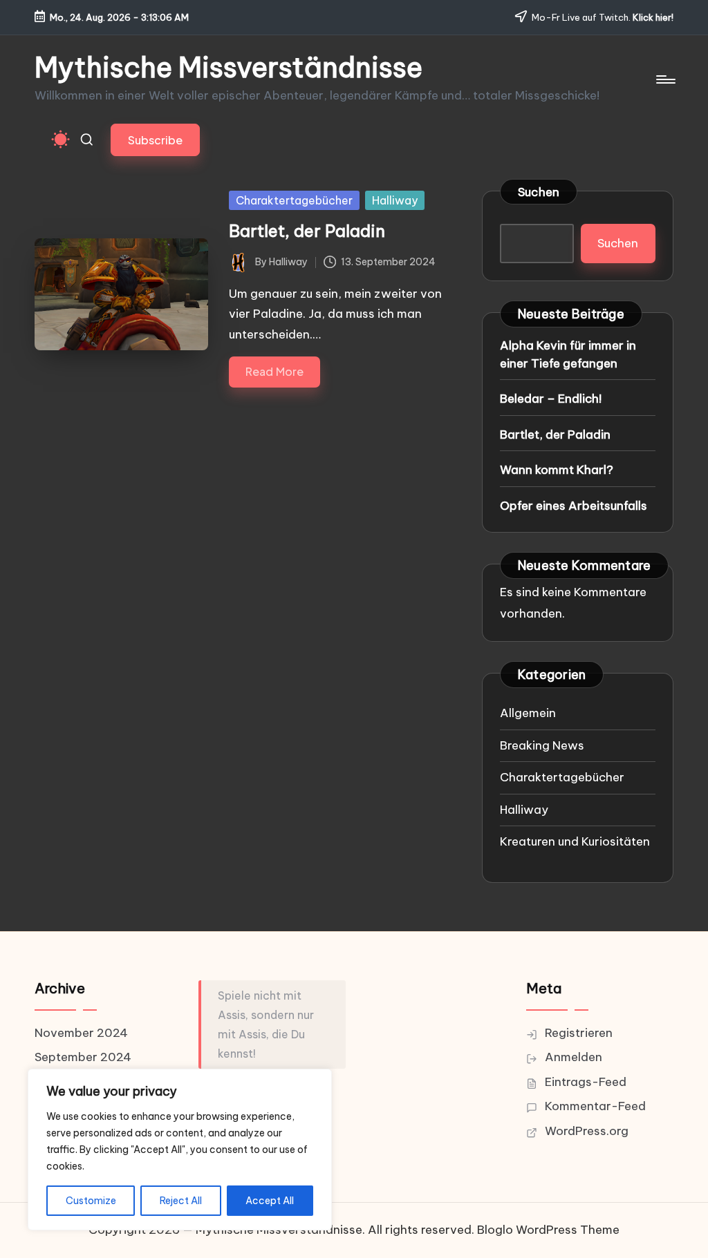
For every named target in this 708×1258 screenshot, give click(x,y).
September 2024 (83, 1057)
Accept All (269, 1200)
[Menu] (664, 79)
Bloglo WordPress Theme (548, 1229)
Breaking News (542, 745)
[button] (155, 140)
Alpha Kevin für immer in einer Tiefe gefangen (568, 354)
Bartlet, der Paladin (307, 230)
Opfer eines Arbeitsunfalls (573, 505)
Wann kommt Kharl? (556, 469)
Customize (91, 1200)
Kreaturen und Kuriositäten (575, 841)
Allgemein (528, 713)
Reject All (181, 1200)
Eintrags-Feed (585, 1081)
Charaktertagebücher (294, 200)
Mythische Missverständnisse (228, 68)
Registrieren (579, 1032)
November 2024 (81, 1032)
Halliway (395, 200)
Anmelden (573, 1057)
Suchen (539, 192)
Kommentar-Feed (595, 1106)
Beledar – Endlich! (551, 398)
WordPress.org (586, 1130)
